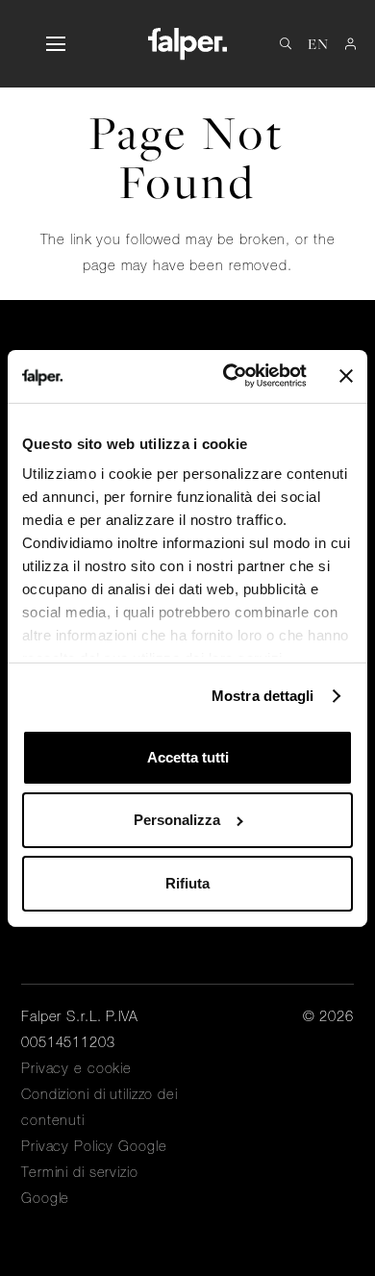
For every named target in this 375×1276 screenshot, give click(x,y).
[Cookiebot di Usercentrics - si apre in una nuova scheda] (230, 375)
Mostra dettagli (263, 696)
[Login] (350, 44)
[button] (55, 44)
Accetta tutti (188, 757)
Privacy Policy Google (93, 1146)
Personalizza (177, 820)
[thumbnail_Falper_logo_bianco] (187, 44)
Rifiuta (187, 883)
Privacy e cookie (76, 1068)
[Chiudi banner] (346, 376)
